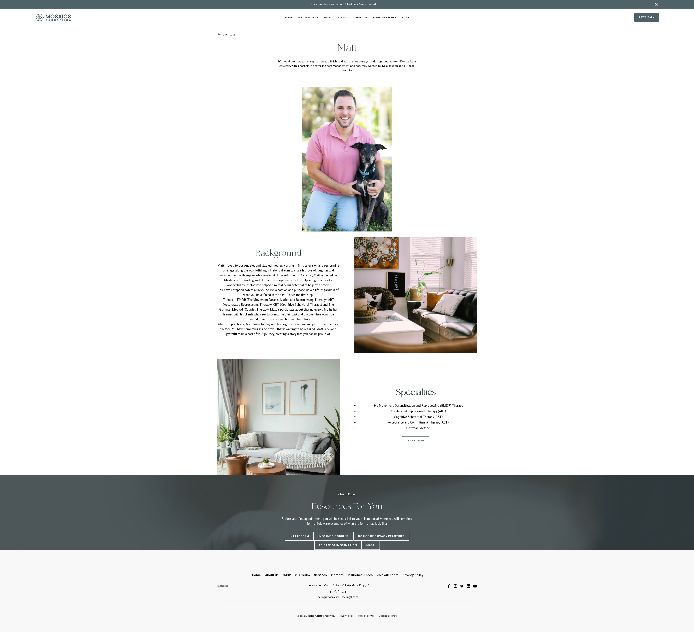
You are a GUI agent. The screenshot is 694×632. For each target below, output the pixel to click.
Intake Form (299, 536)
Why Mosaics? (308, 17)
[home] (112, 17)
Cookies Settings (388, 615)
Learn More (416, 440)
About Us (272, 575)
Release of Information (338, 545)
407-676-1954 (337, 591)
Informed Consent (333, 536)
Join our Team (387, 575)
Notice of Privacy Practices (381, 536)
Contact (337, 575)
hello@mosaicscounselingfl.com (338, 597)
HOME (288, 17)
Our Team (343, 17)
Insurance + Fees (384, 17)
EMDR (327, 17)
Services (361, 17)
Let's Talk (647, 17)
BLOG (405, 17)
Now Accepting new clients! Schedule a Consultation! (343, 4)
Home (256, 575)
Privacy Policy (413, 575)
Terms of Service (365, 615)
